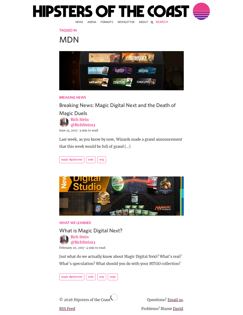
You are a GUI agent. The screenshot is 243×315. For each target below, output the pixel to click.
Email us (175, 300)
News (79, 22)
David (178, 308)
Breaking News (72, 97)
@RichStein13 (83, 125)
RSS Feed (67, 308)
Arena (91, 22)
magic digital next (71, 159)
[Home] (121, 11)
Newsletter (126, 22)
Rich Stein (80, 119)
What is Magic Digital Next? (91, 230)
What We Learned (75, 223)
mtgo (113, 276)
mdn (91, 159)
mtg (101, 159)
